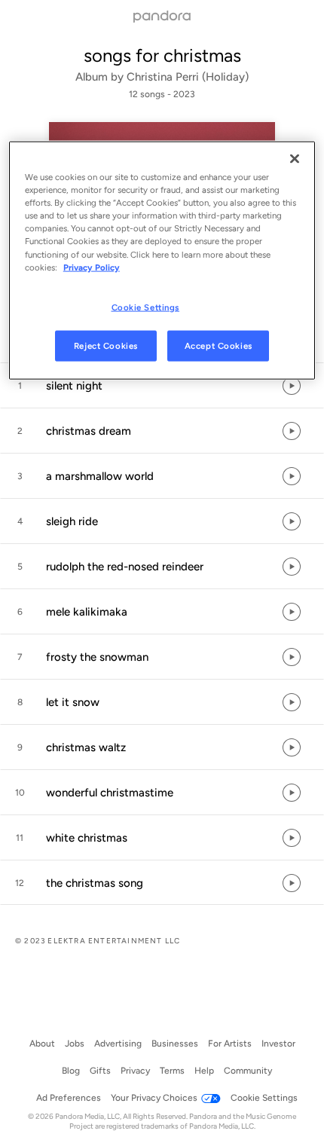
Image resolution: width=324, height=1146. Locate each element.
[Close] (294, 159)
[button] (162, 385)
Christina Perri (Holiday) (188, 77)
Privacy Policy (91, 266)
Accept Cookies (218, 345)
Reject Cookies (106, 345)
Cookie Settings (146, 306)
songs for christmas (162, 55)
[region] (162, 260)
